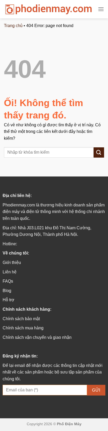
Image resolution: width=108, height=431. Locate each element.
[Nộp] (99, 152)
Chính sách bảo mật (21, 318)
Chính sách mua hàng (23, 328)
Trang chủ (13, 25)
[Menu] (101, 9)
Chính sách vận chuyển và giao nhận (37, 337)
